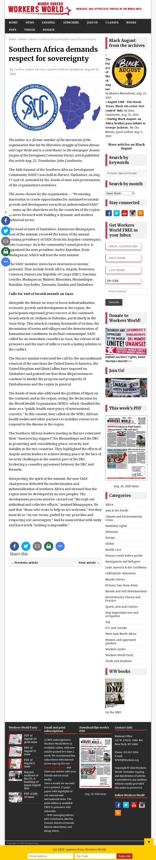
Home (13, 22)
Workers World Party (119, 655)
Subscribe (71, 22)
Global (22, 39)
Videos (29, 29)
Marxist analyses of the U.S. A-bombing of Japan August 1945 (32, 780)
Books (131, 22)
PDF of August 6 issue (29, 763)
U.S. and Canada (116, 628)
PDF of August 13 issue (30, 751)
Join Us (92, 22)
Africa (109, 504)
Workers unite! (115, 649)
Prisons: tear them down (121, 585)
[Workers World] (78, 9)
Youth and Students (118, 661)
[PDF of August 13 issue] (15, 754)
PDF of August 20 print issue (30, 739)
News (29, 22)
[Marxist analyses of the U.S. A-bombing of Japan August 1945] (15, 779)
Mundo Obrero (115, 579)
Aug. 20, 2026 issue (126, 486)
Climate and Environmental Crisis (123, 518)
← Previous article (24, 562)
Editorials (111, 531)
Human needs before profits (124, 555)
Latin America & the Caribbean (126, 567)
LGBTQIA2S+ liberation (120, 573)
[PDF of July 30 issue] (15, 800)
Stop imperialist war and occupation (121, 614)
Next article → (89, 562)
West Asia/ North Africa (120, 633)
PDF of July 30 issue (31, 795)
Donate (49, 29)
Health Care (113, 549)
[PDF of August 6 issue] (15, 767)
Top (107, 622)
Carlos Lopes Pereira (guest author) (41, 69)
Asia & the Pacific (116, 510)
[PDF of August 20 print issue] (15, 742)
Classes (112, 22)
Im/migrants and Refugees (122, 561)
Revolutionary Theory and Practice (122, 598)
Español (48, 22)
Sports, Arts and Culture (121, 606)
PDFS (12, 29)
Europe (110, 537)
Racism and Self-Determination (126, 591)
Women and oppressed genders (120, 641)
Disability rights (116, 526)
